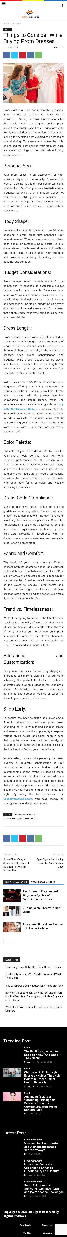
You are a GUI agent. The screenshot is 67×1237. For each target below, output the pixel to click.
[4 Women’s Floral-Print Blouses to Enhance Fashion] (12, 927)
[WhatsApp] (38, 55)
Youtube (47, 1232)
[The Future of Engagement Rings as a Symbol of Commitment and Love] (12, 895)
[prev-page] (5, 941)
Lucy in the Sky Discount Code (19, 818)
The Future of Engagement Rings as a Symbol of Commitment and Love (40, 895)
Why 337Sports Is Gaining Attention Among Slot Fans (34, 985)
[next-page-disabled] (11, 941)
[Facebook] (6, 55)
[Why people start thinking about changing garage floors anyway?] (12, 1143)
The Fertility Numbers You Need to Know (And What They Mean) (33, 976)
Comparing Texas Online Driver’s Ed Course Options (33, 967)
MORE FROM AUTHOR (43, 882)
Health (27, 1048)
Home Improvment (33, 1140)
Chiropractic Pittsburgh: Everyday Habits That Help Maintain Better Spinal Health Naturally (42, 1077)
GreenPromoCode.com (17, 798)
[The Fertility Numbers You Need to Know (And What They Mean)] (12, 1051)
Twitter (27, 1232)
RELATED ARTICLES (16, 882)
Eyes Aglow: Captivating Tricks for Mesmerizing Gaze (50, 863)
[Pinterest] (22, 55)
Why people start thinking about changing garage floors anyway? (41, 1147)
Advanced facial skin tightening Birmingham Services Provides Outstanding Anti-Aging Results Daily (40, 1103)
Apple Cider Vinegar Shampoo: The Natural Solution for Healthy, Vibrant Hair (16, 865)
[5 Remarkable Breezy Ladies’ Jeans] (12, 911)
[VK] (30, 55)
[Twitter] (14, 55)
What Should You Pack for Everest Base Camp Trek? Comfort (33, 1009)
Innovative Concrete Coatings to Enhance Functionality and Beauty (41, 1168)
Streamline (29, 1062)
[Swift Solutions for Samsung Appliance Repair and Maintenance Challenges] (12, 1185)
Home (6, 23)
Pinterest (47, 1225)
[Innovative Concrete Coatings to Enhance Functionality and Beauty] (12, 1164)
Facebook (25, 1225)
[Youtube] (38, 1233)
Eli (25, 1114)
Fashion (17, 23)
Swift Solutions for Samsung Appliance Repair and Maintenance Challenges (44, 1189)
